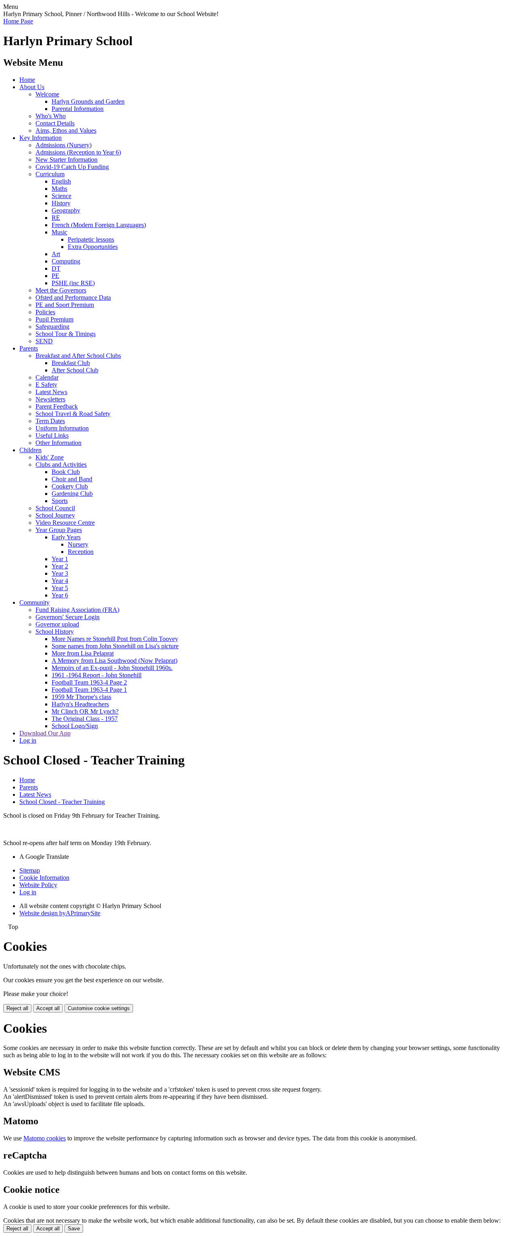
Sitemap (29, 870)
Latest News (51, 391)
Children (30, 450)
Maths (59, 188)
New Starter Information (66, 159)
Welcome (47, 94)
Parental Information (78, 108)
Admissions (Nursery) (63, 145)
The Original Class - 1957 (85, 718)
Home (27, 79)
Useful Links (52, 435)
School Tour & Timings (65, 333)
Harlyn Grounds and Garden (88, 101)
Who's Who (50, 116)
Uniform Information (62, 428)
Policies (45, 312)
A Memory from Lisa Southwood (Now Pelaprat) (114, 660)
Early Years (66, 537)
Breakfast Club (71, 362)
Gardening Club (72, 493)
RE (56, 217)
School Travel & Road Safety (72, 413)
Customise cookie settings (99, 1008)
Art (56, 254)
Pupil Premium (54, 319)
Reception (81, 551)
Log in (27, 740)
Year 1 (60, 558)
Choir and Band (72, 479)
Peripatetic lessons (91, 239)
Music (59, 232)
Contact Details (55, 123)
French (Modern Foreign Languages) (99, 224)
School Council (55, 508)
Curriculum (49, 174)
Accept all (48, 1008)
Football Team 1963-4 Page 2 (89, 682)
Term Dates (50, 421)
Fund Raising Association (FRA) (77, 609)
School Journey (55, 515)
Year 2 (60, 566)
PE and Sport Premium (64, 304)
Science (61, 195)
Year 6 (60, 595)
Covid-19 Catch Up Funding (72, 166)
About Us (31, 87)
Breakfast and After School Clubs (78, 355)
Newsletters (50, 399)
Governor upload (57, 624)
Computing (66, 261)
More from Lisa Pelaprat (83, 653)
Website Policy (38, 884)
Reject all (17, 1008)
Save (74, 1229)
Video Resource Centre (65, 522)
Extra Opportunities (93, 246)
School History (54, 631)
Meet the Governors (60, 290)
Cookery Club (70, 486)
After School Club (75, 370)
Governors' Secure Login (67, 617)
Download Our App (45, 733)
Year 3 (60, 573)
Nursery (78, 544)
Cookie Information (44, 877)
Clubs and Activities (61, 464)
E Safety (46, 384)
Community (34, 602)
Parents (28, 348)
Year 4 (60, 580)
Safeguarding (52, 326)
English (61, 181)
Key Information (40, 137)
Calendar (46, 377)
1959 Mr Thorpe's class (81, 696)
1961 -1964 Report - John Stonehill (96, 675)
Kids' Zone (49, 457)
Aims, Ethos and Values (65, 130)
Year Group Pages (58, 529)
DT (56, 268)
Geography (66, 210)
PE (55, 275)
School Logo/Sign (75, 725)
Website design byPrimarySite (59, 913)
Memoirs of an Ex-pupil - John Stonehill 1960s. (112, 667)
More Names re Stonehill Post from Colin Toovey (115, 638)
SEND (44, 341)
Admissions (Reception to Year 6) (78, 152)
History (61, 203)
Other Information (58, 442)
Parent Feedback (56, 406)
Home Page (18, 21)
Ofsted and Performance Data (73, 297)
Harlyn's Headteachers (80, 704)
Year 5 (60, 588)
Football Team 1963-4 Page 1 (89, 689)
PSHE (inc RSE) (73, 283)
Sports (60, 500)
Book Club (66, 471)
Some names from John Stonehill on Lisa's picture (115, 646)
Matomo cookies (44, 1138)
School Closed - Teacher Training (62, 801)
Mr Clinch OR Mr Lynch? (85, 711)
